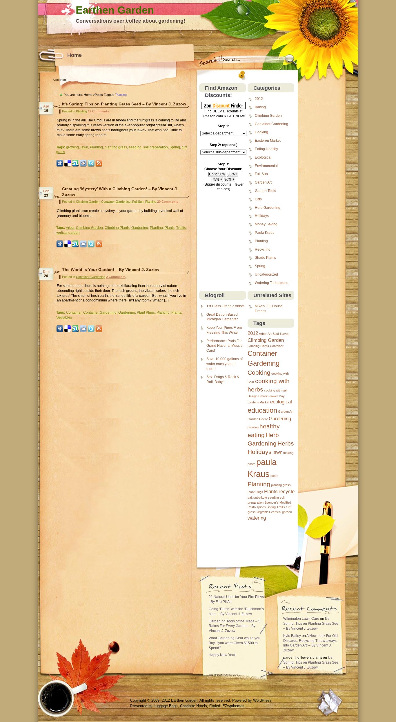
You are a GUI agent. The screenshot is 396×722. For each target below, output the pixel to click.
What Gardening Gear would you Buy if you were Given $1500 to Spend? (234, 643)
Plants (271, 491)
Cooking (261, 132)
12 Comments (98, 111)
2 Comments (116, 277)
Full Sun (261, 174)
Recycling (262, 249)
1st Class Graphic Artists (225, 306)
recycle (287, 491)
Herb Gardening (267, 208)
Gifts (258, 199)
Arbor (263, 333)
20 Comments (167, 201)
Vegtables (263, 512)
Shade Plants (265, 258)
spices (261, 507)
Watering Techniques (271, 283)
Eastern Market (258, 402)
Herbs (285, 443)
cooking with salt (275, 390)
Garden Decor (258, 419)
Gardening (280, 418)
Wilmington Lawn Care (301, 619)
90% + (229, 179)
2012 (259, 99)
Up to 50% (217, 174)
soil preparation (155, 147)
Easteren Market (268, 141)
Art (270, 333)
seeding (273, 497)
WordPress (262, 700)
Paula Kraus (264, 233)
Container (277, 346)
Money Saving (266, 224)
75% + (217, 179)
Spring (260, 266)
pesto (274, 475)
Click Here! (60, 79)
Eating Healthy (266, 149)
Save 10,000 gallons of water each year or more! (224, 364)
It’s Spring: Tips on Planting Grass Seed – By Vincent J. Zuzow (124, 104)
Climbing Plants (258, 346)
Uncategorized (266, 274)
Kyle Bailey (292, 636)
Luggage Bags (166, 706)
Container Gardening (271, 124)
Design (252, 396)
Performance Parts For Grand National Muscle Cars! (224, 346)
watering (257, 518)
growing (253, 427)
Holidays (262, 216)
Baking (260, 107)
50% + (233, 174)
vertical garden (281, 512)
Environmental (266, 166)
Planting (261, 241)
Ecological (263, 157)
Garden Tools (265, 191)
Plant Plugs (255, 492)
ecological (281, 402)
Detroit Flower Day (271, 396)
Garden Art (263, 182)
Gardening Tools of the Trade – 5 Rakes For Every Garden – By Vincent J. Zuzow (234, 626)
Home (74, 55)
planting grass (281, 485)
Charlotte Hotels (193, 706)
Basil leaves (281, 333)
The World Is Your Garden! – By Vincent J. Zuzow (110, 269)
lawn (277, 452)
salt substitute (257, 497)
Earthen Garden (115, 10)
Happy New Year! (222, 655)
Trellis (281, 507)
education (262, 410)
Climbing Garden (268, 116)
